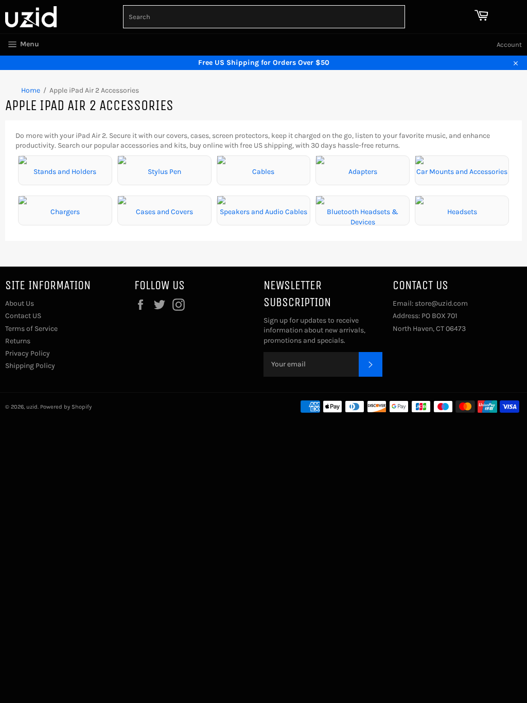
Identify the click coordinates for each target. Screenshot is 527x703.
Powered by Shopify (66, 406)
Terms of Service (31, 328)
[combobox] (264, 16)
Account (509, 44)
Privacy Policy (27, 353)
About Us (19, 303)
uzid (32, 406)
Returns (17, 341)
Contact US (23, 315)
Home (30, 90)
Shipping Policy (30, 365)
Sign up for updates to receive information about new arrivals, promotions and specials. (314, 330)
